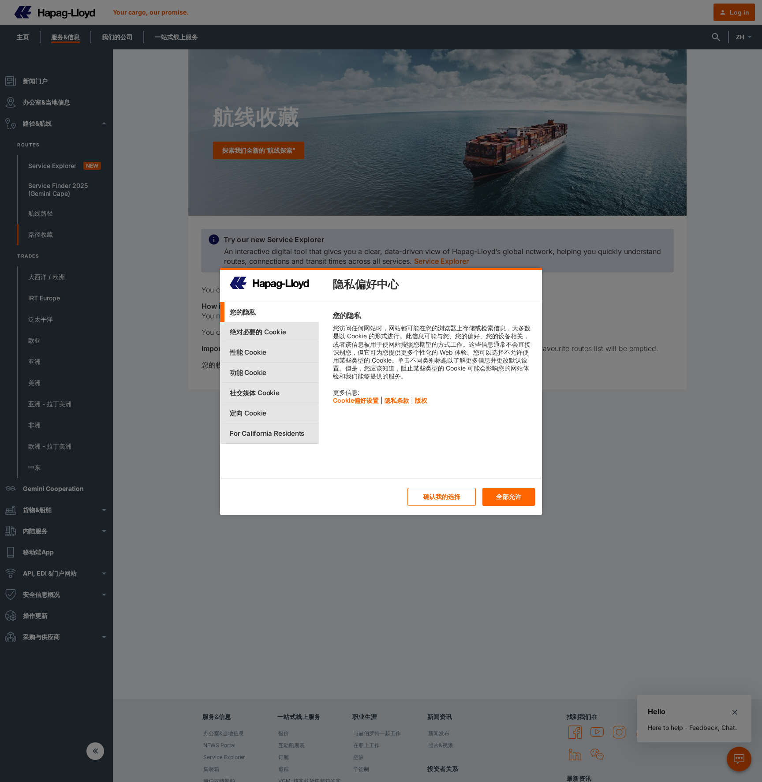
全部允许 (508, 496)
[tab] (269, 312)
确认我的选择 (442, 496)
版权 (421, 400)
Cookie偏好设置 (356, 400)
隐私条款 (397, 400)
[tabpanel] (434, 360)
